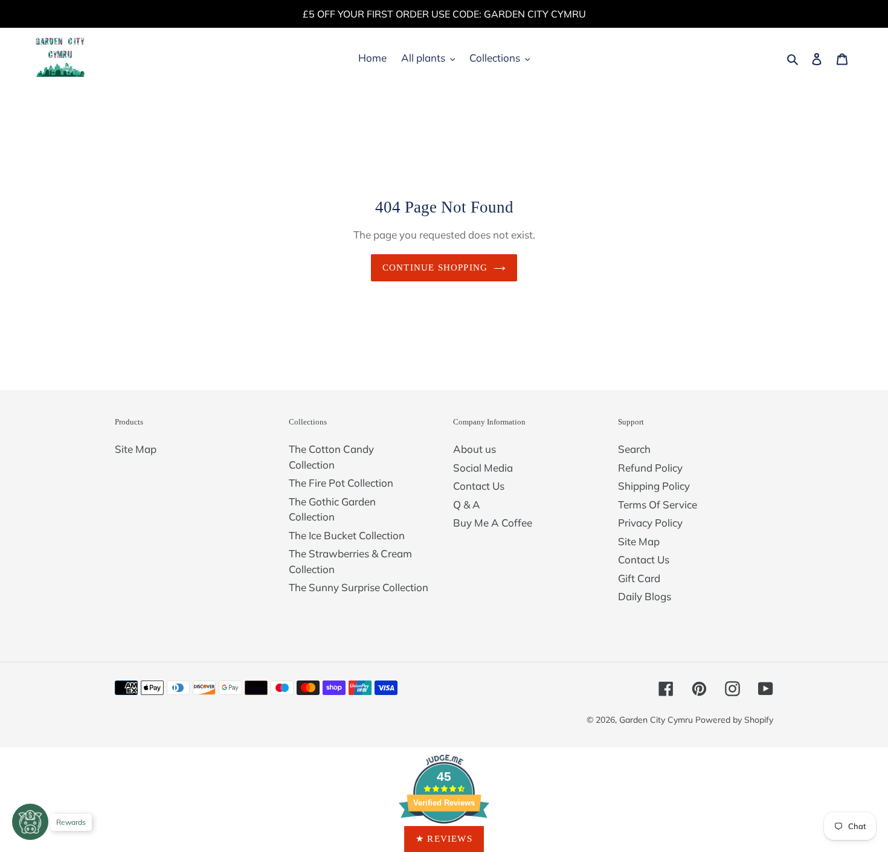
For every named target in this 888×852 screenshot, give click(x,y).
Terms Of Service (657, 504)
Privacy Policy (650, 522)
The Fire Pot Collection (341, 482)
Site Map (135, 449)
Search (634, 449)
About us (474, 449)
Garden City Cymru (656, 719)
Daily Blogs (644, 596)
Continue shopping (434, 267)
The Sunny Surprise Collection (358, 587)
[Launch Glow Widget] (30, 822)
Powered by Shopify (734, 719)
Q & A (466, 504)
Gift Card (639, 578)
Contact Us (478, 485)
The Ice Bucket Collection (347, 535)
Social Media (483, 467)
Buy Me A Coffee (492, 522)
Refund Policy (650, 467)
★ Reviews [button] (444, 839)
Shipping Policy (654, 485)
